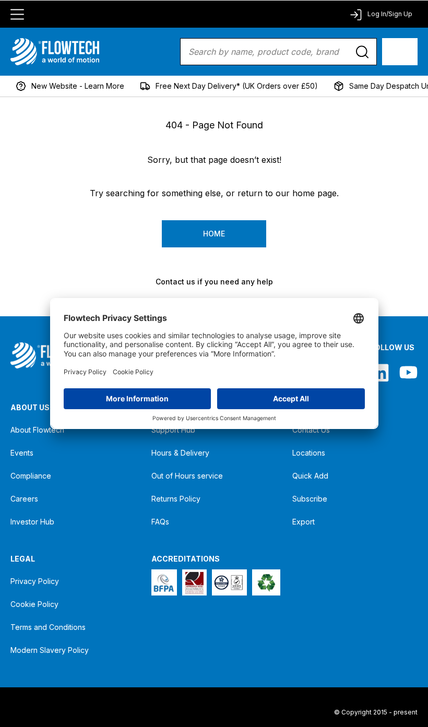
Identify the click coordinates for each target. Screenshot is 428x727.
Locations (308, 452)
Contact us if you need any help (214, 281)
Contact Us (311, 429)
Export (303, 521)
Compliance (30, 475)
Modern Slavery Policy (49, 650)
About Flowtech (37, 429)
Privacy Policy (34, 581)
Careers (24, 498)
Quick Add (310, 475)
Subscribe (309, 498)
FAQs (160, 521)
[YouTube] (408, 372)
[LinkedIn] (380, 372)
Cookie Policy (34, 604)
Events (21, 452)
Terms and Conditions (48, 627)
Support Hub (173, 429)
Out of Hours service (187, 475)
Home (214, 233)
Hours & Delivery (180, 452)
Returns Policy (175, 498)
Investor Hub (32, 521)
